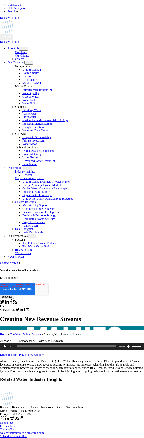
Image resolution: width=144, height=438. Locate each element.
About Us (13, 48)
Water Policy (30, 103)
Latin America (30, 73)
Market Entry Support (35, 205)
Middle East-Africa (33, 83)
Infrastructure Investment (37, 89)
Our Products (15, 167)
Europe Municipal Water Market (41, 185)
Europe (26, 76)
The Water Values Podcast (37, 246)
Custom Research (25, 202)
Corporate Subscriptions (29, 178)
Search (12, 11)
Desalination (29, 164)
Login (15, 17)
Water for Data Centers (36, 130)
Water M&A (29, 143)
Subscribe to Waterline (13, 436)
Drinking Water (31, 110)
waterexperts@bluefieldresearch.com (22, 432)
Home (3, 334)
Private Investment (33, 140)
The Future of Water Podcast (39, 243)
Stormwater (29, 116)
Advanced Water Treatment (38, 160)
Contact (4, 263)
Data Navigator (17, 8)
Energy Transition (33, 127)
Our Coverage (16, 62)
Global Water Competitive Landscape (44, 188)
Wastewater (29, 113)
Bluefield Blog (23, 249)
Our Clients (22, 55)
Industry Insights (25, 171)
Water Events (23, 253)
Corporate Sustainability (36, 137)
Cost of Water (30, 96)
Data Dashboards (32, 232)
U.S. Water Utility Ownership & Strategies (47, 198)
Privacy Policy (8, 426)
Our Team (21, 52)
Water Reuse (30, 157)
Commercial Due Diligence (38, 208)
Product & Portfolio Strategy (39, 215)
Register (5, 17)
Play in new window (31, 354)
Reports (27, 174)
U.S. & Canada (31, 69)
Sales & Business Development (41, 212)
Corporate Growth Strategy (38, 218)
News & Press (16, 256)
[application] (72, 346)
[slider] (137, 346)
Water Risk (29, 100)
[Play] (5, 346)
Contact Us (14, 4)
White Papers (30, 225)
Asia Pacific (29, 79)
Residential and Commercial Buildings (45, 120)
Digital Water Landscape (37, 195)
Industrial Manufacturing (37, 123)
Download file (8, 354)
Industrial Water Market (36, 191)
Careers (19, 58)
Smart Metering (31, 154)
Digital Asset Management (38, 150)
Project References (33, 222)
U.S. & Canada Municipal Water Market (46, 181)
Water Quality (30, 93)
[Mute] (128, 346)
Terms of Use (8, 429)
